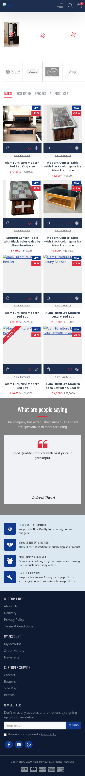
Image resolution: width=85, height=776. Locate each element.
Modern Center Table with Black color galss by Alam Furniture (62, 166)
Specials (40, 94)
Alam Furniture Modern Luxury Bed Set (62, 315)
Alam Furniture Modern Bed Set (22, 315)
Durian (32, 81)
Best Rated (23, 94)
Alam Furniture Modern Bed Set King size (22, 164)
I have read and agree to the (32, 734)
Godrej (72, 81)
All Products (59, 94)
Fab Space (52, 81)
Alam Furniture (13, 81)
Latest (8, 94)
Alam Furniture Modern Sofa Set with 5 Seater (62, 386)
